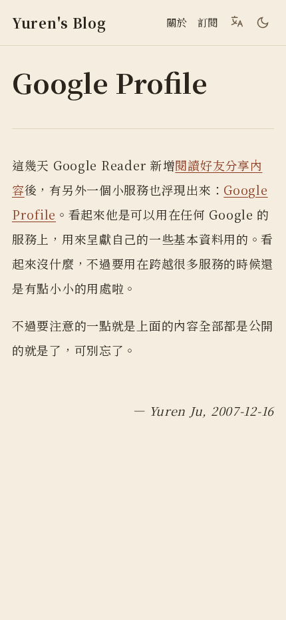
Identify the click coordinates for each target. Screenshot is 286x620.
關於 (176, 22)
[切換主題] (262, 22)
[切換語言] (236, 21)
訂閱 (208, 22)
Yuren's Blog (59, 23)
